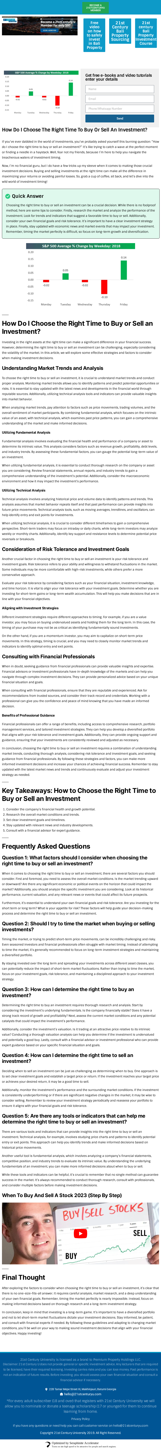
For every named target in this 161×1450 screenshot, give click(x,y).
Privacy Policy (80, 1431)
